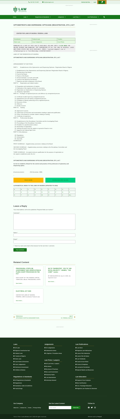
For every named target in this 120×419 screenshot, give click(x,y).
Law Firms (76, 17)
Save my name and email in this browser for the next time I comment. (35, 245)
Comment (16, 213)
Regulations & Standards (42, 17)
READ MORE (28, 180)
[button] (104, 17)
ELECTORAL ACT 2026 (23, 291)
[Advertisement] (68, 10)
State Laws (17, 42)
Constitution (17, 39)
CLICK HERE (63, 45)
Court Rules (61, 42)
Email (15, 239)
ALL (70, 195)
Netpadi (99, 416)
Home (14, 17)
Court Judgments (37, 42)
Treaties (60, 39)
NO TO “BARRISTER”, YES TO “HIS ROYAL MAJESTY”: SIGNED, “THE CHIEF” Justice (60, 270)
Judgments (61, 17)
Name (15, 232)
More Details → (19, 283)
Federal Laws (36, 39)
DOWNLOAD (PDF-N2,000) (60, 180)
